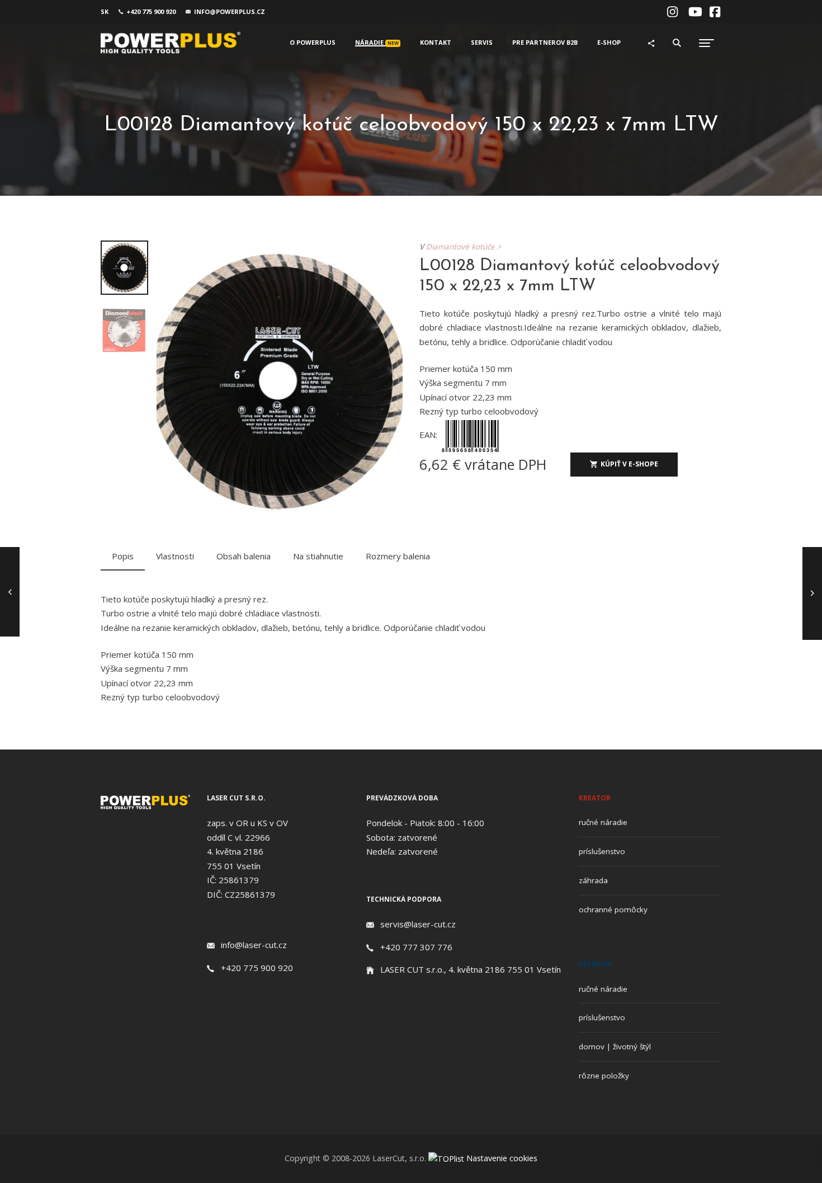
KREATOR (595, 798)
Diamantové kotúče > (466, 247)
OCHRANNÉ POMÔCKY (613, 909)
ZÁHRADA (593, 880)
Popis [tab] (123, 556)
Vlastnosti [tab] (175, 556)
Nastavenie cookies (501, 1158)
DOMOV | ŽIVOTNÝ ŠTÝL (615, 1046)
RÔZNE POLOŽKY (604, 1076)
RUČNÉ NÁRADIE (603, 822)
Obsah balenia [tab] (243, 556)
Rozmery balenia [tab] (398, 556)
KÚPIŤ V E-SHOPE (629, 464)
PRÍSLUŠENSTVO (602, 851)
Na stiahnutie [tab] (318, 556)
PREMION (595, 964)
